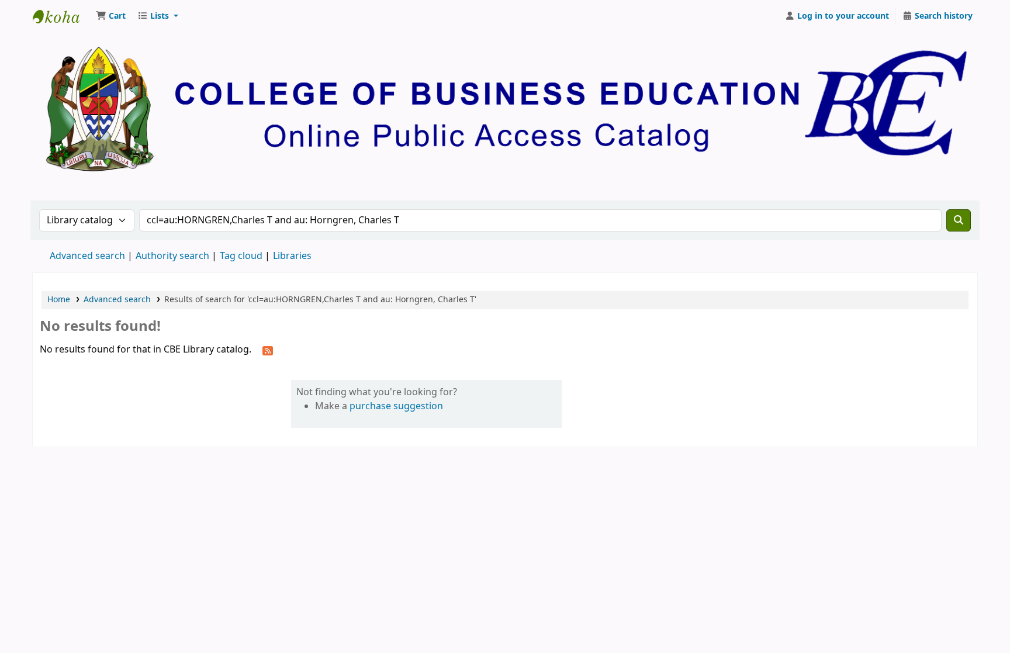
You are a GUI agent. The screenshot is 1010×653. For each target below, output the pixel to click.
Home (58, 299)
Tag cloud (241, 256)
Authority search (172, 256)
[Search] (958, 220)
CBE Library (62, 16)
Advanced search (87, 256)
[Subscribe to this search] (268, 350)
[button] (110, 16)
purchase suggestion (396, 406)
